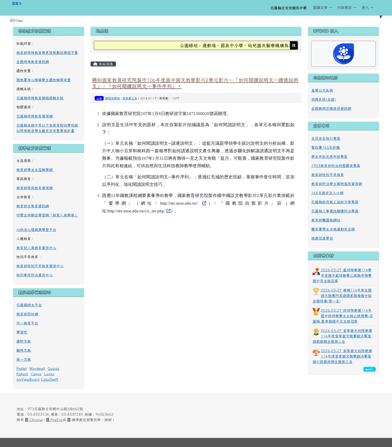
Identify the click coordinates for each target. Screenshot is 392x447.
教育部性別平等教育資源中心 (40, 266)
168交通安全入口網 (327, 193)
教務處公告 (129, 98)
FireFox (56, 420)
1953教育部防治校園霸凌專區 (335, 165)
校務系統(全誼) (323, 99)
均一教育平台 (27, 323)
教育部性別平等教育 (327, 175)
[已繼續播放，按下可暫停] (294, 45)
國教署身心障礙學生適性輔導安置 (43, 80)
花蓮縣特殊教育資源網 (34, 116)
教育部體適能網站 (325, 220)
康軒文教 (23, 341)
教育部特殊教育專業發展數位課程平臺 (47, 52)
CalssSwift (49, 379)
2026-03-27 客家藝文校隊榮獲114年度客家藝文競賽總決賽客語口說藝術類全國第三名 (342, 356)
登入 (365, 7)
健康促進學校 (322, 238)
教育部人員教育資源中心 (36, 248)
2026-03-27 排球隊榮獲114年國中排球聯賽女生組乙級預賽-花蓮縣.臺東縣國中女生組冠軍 (343, 316)
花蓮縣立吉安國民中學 (288, 8)
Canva (36, 374)
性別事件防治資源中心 (34, 275)
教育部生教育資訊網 (32, 206)
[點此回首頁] (196, 20)
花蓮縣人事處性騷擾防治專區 (334, 211)
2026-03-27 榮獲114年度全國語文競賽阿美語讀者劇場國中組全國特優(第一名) (342, 295)
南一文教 (23, 359)
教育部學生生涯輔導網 (35, 170)
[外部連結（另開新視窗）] (203, 203)
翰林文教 (23, 350)
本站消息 (105, 64)
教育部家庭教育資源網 (34, 188)
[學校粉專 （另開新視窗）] (13, 3)
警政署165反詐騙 (325, 147)
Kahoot (22, 374)
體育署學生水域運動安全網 (333, 229)
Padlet (21, 368)
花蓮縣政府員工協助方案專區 (334, 202)
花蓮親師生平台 (29, 305)
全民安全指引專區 (325, 138)
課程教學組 (112, 98)
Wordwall (37, 368)
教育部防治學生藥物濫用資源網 (336, 184)
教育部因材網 (27, 314)
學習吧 (21, 332)
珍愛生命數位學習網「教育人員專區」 (47, 215)
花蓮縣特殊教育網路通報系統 (40, 98)
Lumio (49, 374)
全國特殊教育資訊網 (32, 62)
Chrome (35, 420)
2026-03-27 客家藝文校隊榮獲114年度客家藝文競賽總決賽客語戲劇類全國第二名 (342, 336)
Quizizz (53, 368)
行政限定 (344, 7)
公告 (99, 98)
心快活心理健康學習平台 (36, 229)
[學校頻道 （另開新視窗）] (17, 3)
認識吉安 (320, 7)
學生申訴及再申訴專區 (329, 156)
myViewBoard (27, 379)
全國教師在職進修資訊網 (331, 108)
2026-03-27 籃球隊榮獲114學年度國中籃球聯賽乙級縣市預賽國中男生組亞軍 (342, 275)
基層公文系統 (322, 90)
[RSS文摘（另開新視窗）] (20, 3)
